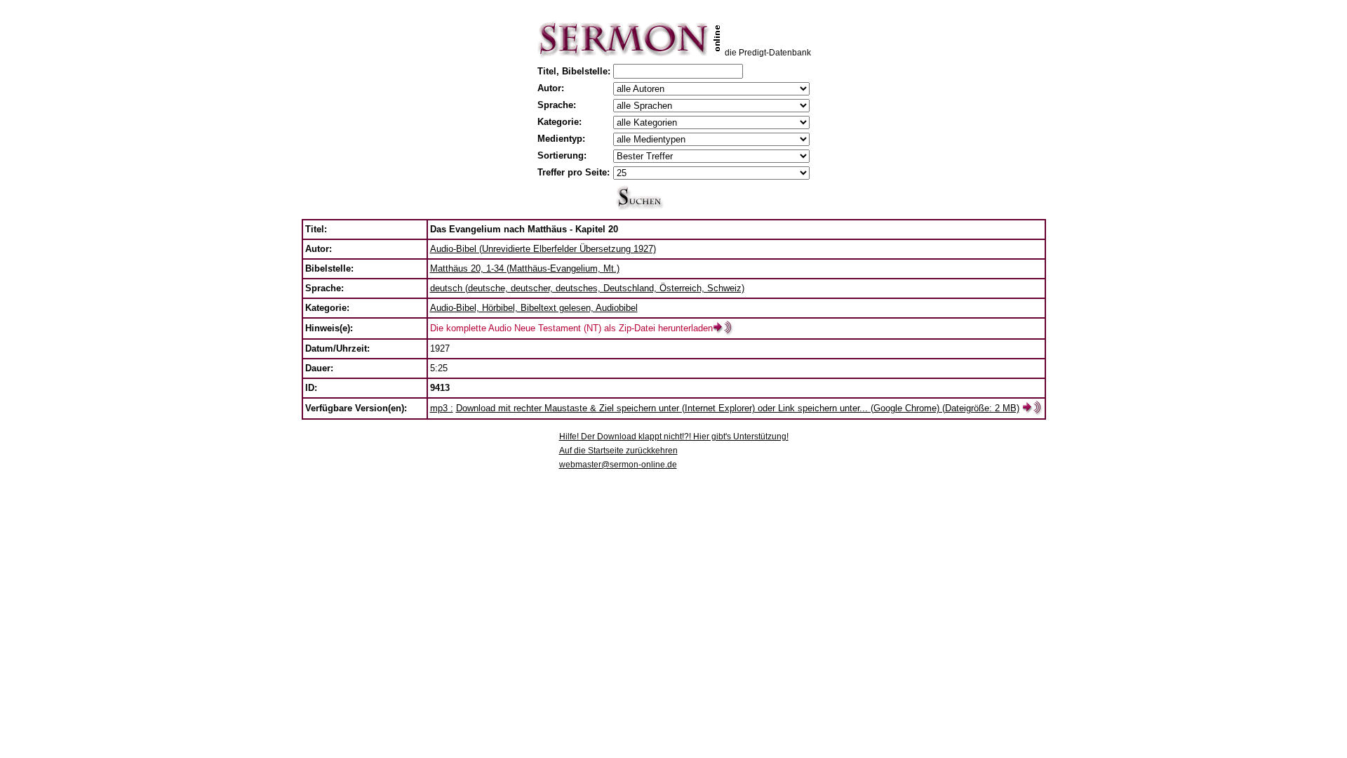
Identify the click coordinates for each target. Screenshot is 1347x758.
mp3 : (441, 408)
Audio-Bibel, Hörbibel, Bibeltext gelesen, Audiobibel (534, 307)
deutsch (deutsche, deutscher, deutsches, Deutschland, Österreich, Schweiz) (587, 288)
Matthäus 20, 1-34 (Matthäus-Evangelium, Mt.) (524, 268)
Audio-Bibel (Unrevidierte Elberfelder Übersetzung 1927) (543, 249)
